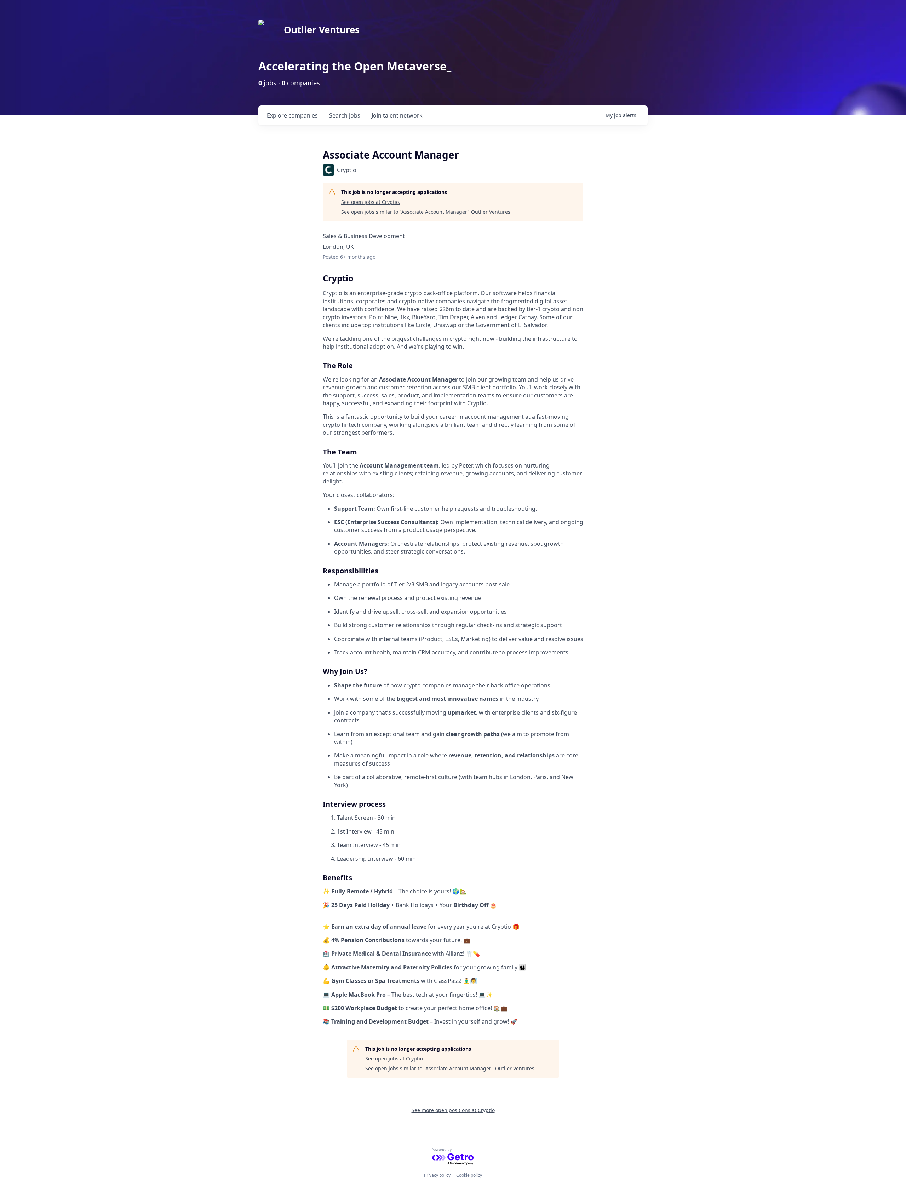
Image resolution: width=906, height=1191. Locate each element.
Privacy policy (437, 1175)
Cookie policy (469, 1175)
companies (292, 115)
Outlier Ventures (322, 29)
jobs (344, 115)
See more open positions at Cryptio (453, 1110)
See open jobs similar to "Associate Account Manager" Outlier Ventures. (426, 211)
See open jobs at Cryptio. (370, 202)
